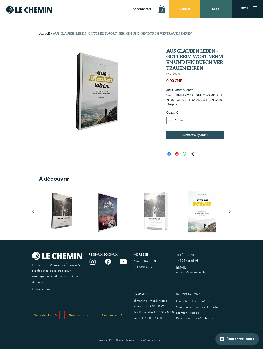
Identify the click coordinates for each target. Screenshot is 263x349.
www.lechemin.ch (157, 340)
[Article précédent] (33, 211)
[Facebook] (108, 262)
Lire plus (172, 104)
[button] (161, 9)
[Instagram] (93, 262)
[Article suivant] (229, 211)
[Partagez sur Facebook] (169, 153)
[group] (131, 212)
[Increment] (182, 120)
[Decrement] (169, 120)
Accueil (44, 33)
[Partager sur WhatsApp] (184, 153)
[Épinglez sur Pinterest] (176, 153)
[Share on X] (192, 153)
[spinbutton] (176, 120)
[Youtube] (123, 262)
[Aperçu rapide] (60, 211)
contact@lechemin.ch (190, 272)
